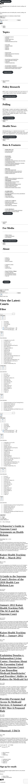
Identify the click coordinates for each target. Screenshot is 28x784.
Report (6, 389)
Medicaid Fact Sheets (9, 202)
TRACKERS (8, 180)
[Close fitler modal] (1, 415)
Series (2, 394)
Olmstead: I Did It (10, 730)
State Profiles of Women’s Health (12, 211)
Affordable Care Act (9, 36)
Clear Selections (3, 337)
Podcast (6, 384)
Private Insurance (8, 56)
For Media (5, 221)
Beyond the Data (8, 152)
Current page (3, 745)
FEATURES (8, 156)
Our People (7, 259)
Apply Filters (3, 514)
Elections (7, 38)
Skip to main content (5, 1)
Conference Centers (13, 15)
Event (6, 374)
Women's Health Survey (10, 173)
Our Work (7, 260)
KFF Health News (7, 131)
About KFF (6, 282)
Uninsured (7, 61)
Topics (4, 25)
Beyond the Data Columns (10, 274)
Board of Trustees (9, 261)
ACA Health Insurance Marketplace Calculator (14, 163)
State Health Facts (9, 195)
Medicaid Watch (8, 407)
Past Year (6, 325)
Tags (7, 296)
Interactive (7, 379)
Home (1, 296)
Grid (5, 518)
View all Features (7, 213)
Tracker (6, 390)
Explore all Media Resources (10, 240)
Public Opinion (8, 54)
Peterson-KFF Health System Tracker (13, 68)
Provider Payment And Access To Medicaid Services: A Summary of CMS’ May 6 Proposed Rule (13, 705)
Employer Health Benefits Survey (12, 164)
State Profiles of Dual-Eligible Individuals (13, 210)
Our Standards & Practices (10, 273)
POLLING (7, 168)
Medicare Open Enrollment (10, 179)
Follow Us (6, 15)
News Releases (8, 237)
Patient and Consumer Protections (12, 53)
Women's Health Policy (10, 62)
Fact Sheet (7, 375)
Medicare (7, 49)
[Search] (13, 314)
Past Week (6, 321)
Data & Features (6, 138)
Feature (6, 376)
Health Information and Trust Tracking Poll (13, 402)
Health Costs (7, 40)
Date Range (3, 315)
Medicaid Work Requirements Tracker (13, 184)
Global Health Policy (9, 39)
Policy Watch (8, 385)
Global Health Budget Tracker (11, 185)
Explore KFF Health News (9, 136)
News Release (8, 381)
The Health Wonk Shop (10, 162)
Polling (4, 98)
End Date (6, 329)
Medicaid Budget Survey (10, 165)
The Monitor (7, 158)
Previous (4, 746)
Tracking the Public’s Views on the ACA (13, 171)
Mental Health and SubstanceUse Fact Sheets (11, 204)
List (2, 518)
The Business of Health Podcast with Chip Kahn (15, 160)
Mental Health (8, 52)
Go (12, 745)
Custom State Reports (9, 197)
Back (4, 27)
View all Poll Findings (8, 117)
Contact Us (7, 266)
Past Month (6, 322)
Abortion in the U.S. (9, 192)
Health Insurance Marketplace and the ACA (14, 178)
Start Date (6, 328)
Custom (5, 326)
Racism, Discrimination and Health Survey (13, 409)
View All (7, 275)
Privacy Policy (6, 776)
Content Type (3, 365)
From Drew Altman (9, 150)
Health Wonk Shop (8, 406)
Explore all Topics (8, 72)
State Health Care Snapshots (11, 205)
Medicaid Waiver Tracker (10, 182)
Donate (18, 15)
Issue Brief (7, 380)
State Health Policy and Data (11, 60)
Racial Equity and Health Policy (11, 59)
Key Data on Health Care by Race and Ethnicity (15, 193)
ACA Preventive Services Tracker (12, 181)
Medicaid (7, 48)
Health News (5, 119)
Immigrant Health (8, 45)
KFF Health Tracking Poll (10, 169)
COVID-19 (7, 341)
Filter (3, 517)
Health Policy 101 (9, 159)
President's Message (9, 272)
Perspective (7, 383)
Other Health (7, 354)
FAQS (6, 177)
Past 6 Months (7, 324)
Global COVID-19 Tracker (10, 186)
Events (6, 265)
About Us (7, 257)
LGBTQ (7, 47)
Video (6, 392)
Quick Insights (8, 157)
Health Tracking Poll (9, 405)
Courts (4, 296)
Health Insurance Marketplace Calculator (13, 67)
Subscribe (2, 15)
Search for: (2, 20)
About (4, 242)
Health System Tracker (9, 403)
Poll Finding (7, 386)
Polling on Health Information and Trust (13, 172)
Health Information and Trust (11, 41)
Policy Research (6, 80)
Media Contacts (8, 234)
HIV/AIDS (7, 44)
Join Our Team (8, 268)
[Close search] (1, 22)
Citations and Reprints (9, 236)
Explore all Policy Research (9, 96)
